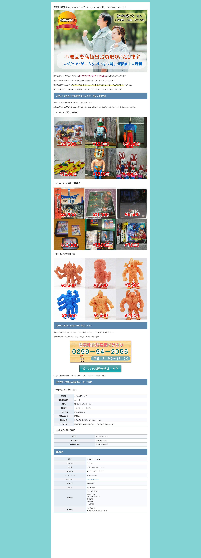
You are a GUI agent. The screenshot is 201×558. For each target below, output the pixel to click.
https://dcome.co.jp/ (93, 479)
